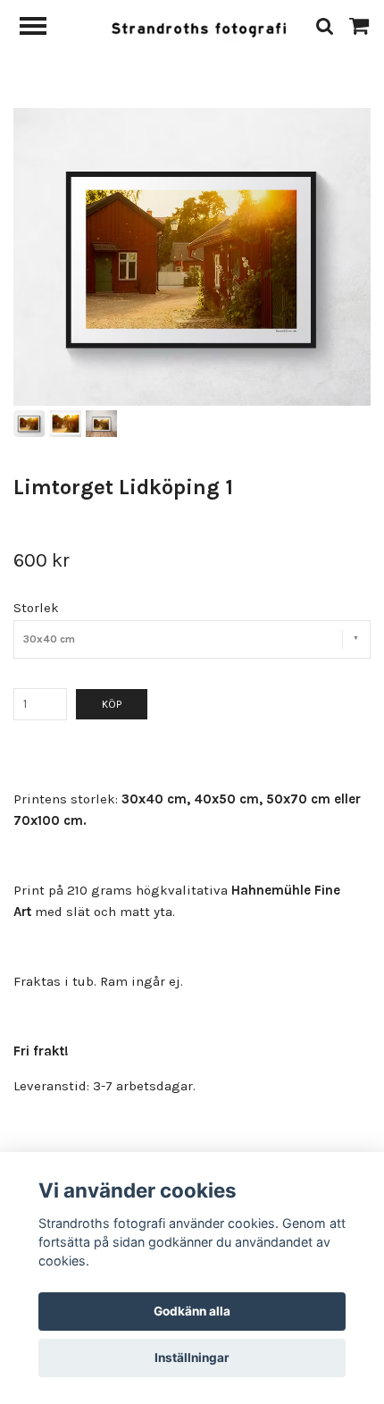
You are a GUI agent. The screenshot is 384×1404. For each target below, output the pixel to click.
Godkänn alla (192, 1311)
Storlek (36, 608)
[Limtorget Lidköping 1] (192, 257)
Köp (111, 704)
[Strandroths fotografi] (199, 26)
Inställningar (192, 1357)
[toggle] (42, 28)
